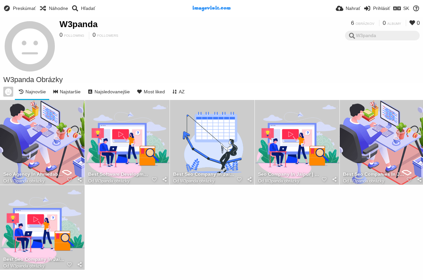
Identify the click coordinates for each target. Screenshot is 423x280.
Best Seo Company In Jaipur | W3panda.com (204, 174)
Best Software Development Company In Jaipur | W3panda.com (119, 174)
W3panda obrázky (27, 180)
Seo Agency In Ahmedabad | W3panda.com (34, 174)
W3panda (78, 24)
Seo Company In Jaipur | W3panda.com (289, 174)
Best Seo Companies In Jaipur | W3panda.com (373, 174)
